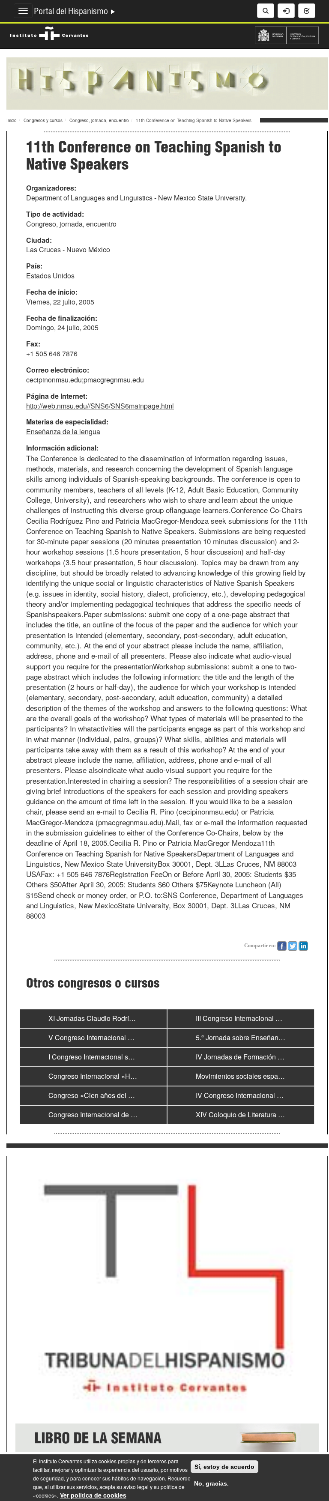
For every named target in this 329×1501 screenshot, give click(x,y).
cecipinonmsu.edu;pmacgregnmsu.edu (85, 380)
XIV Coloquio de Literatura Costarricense (258, 1114)
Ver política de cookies (93, 1495)
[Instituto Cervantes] (49, 32)
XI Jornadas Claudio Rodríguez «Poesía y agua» (122, 1018)
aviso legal (136, 1486)
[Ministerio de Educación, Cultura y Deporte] (287, 34)
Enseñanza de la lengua (63, 431)
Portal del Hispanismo (72, 12)
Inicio (11, 120)
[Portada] (167, 82)
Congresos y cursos (43, 120)
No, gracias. (211, 1483)
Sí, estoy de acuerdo (224, 1466)
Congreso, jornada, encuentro (99, 120)
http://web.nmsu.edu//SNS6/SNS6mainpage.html (100, 406)
